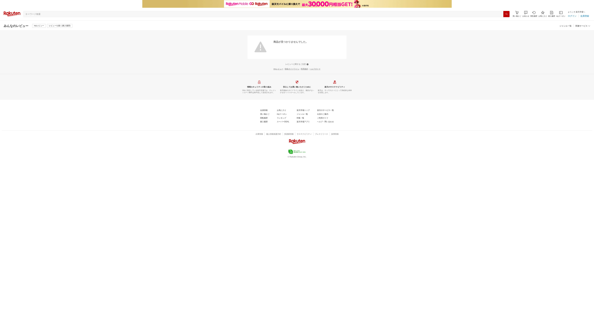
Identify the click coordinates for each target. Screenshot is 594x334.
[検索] (506, 14)
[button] (525, 14)
